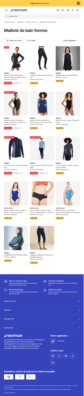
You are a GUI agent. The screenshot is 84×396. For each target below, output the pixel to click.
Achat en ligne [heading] (10, 299)
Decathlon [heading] (8, 325)
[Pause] (78, 3)
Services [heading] (7, 307)
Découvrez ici (39, 3)
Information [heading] (9, 316)
